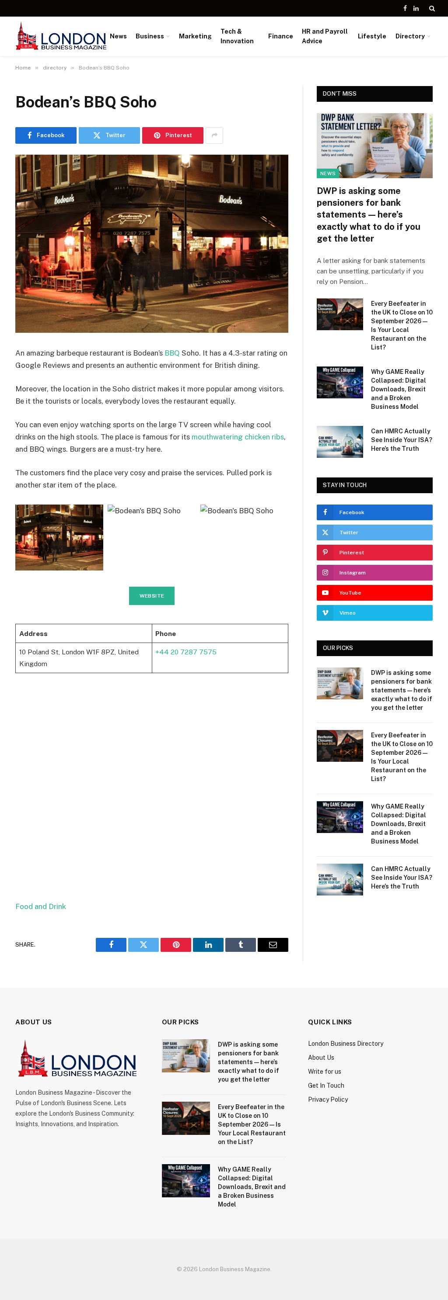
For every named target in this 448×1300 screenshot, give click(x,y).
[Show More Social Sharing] (214, 135)
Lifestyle (372, 36)
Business (150, 36)
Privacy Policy (328, 1099)
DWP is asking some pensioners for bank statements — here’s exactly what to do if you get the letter (368, 215)
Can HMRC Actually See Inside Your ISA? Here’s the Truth (401, 440)
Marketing (195, 36)
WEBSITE (152, 596)
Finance (280, 36)
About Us (321, 1057)
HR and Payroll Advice (325, 36)
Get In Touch (326, 1085)
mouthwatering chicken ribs (238, 436)
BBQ (172, 353)
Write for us (324, 1071)
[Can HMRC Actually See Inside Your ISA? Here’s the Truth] (340, 442)
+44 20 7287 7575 (186, 652)
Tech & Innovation (237, 36)
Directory (410, 36)
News (118, 36)
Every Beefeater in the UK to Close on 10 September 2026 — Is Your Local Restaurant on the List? (402, 325)
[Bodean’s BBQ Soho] (151, 244)
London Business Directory (345, 1043)
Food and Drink (40, 906)
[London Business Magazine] (61, 36)
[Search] (431, 8)
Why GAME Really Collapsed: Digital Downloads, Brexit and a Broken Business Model (398, 389)
